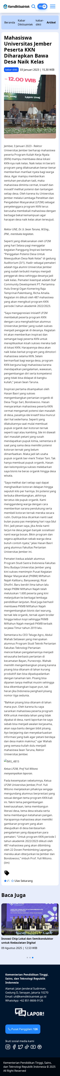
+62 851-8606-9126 (31, 1000)
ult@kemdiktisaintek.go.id (30, 996)
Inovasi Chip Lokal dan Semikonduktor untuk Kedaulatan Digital (27, 940)
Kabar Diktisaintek (25, 22)
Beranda (9, 22)
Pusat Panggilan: (24, 1029)
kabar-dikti (40, 22)
